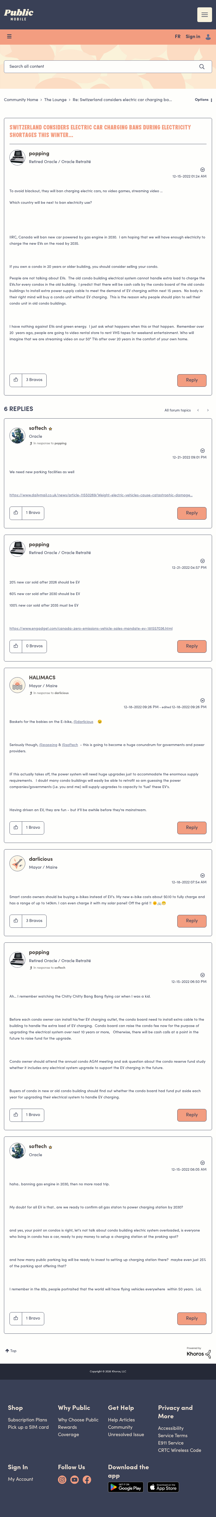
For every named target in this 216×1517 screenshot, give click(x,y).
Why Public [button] (74, 1408)
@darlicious (83, 722)
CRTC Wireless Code (179, 1450)
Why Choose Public (78, 1420)
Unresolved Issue (126, 1434)
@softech (70, 745)
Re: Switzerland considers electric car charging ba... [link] (122, 100)
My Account (20, 1479)
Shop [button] (15, 1408)
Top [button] (13, 1351)
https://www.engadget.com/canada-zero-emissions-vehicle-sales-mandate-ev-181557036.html (91, 629)
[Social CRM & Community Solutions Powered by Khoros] (199, 1353)
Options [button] (202, 100)
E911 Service (171, 1443)
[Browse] (11, 37)
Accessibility (171, 1428)
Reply (192, 380)
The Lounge (55, 100)
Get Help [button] (121, 1408)
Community (120, 1427)
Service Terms (173, 1435)
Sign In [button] (18, 1467)
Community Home (21, 100)
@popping (48, 745)
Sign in (193, 37)
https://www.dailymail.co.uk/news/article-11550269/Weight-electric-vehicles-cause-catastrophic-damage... (101, 495)
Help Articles (121, 1420)
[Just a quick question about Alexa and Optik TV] (198, 411)
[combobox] (108, 66)
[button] (16, 380)
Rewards (67, 1427)
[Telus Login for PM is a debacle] (207, 411)
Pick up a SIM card (28, 1427)
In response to (49, 443)
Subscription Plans (27, 1420)
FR (177, 37)
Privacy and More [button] (175, 1412)
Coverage (68, 1434)
